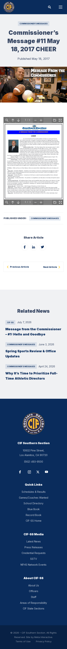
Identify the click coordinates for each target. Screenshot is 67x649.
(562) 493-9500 (33, 461)
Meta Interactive (43, 637)
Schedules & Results (34, 491)
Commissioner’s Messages (34, 24)
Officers (33, 591)
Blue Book (34, 509)
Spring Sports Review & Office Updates (30, 353)
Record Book (33, 515)
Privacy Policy (43, 641)
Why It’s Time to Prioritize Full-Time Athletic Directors (31, 375)
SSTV (33, 558)
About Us (33, 585)
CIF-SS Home (33, 520)
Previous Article (19, 267)
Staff (33, 596)
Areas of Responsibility (33, 602)
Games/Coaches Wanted (33, 497)
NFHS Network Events (33, 564)
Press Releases (33, 547)
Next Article (50, 267)
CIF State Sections (33, 608)
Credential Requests (34, 552)
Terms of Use (23, 641)
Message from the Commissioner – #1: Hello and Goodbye (33, 331)
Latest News (33, 541)
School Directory (33, 503)
